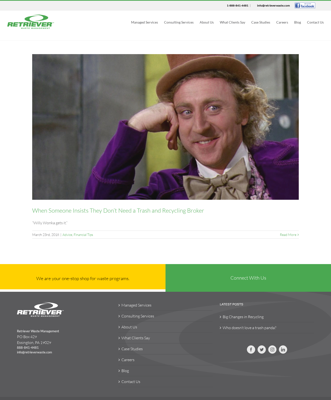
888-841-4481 (28, 348)
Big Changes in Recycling (243, 316)
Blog (125, 370)
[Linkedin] (283, 349)
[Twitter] (262, 349)
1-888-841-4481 (237, 5)
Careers (127, 359)
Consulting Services (137, 316)
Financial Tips (83, 235)
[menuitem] (147, 22)
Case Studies (132, 348)
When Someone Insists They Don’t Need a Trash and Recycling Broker (118, 210)
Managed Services (136, 305)
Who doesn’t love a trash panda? (249, 327)
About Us (129, 327)
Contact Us (130, 381)
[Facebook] (251, 349)
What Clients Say (135, 337)
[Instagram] (272, 349)
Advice (67, 235)
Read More (288, 235)
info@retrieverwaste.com (273, 5)
